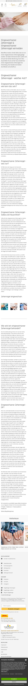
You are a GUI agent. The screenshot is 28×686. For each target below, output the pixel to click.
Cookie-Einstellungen (6, 595)
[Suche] (6, 5)
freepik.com (9, 506)
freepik (3, 506)
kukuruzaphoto (17, 506)
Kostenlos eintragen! (13, 609)
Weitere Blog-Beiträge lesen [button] (7, 511)
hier (18, 639)
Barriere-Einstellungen (6, 656)
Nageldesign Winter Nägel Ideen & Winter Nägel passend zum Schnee (12, 548)
